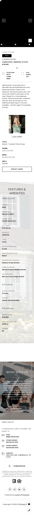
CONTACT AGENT (17, 169)
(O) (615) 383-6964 (12, 447)
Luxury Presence (22, 495)
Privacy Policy (25, 504)
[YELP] (24, 489)
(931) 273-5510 (7, 150)
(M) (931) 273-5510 (12, 442)
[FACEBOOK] (10, 489)
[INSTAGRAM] (14, 489)
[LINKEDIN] (19, 489)
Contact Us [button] (17, 408)
